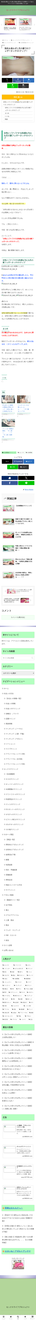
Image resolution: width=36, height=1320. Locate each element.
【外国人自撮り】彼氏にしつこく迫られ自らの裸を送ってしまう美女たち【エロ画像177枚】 (18, 1229)
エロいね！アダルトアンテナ (18, 1251)
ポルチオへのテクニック (15, 824)
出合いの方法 (9, 693)
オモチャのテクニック (14, 814)
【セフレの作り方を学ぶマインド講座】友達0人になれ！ (17, 1099)
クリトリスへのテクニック (15, 794)
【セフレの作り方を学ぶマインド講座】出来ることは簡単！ (17, 1091)
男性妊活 (9, 880)
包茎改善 (9, 865)
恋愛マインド (11, 719)
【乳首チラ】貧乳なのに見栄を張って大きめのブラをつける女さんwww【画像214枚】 (17, 1218)
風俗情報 (9, 724)
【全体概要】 (11, 774)
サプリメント (11, 890)
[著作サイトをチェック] (10, 478)
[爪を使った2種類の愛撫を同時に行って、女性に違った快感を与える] (8, 399)
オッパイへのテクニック (15, 784)
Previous (1, 25)
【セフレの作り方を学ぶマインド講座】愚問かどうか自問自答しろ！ (17, 1059)
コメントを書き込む (18, 617)
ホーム (6, 688)
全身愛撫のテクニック (10, 452)
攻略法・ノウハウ (12, 714)
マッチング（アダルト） (15, 739)
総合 (7, 940)
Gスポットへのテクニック (15, 809)
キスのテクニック (12, 779)
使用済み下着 (11, 854)
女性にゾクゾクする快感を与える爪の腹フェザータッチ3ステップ (18, 103)
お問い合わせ (9, 950)
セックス (21, 452)
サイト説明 (8, 945)
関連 (6, 119)
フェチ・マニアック (13, 930)
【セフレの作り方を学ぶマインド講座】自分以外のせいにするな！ (17, 1067)
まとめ (7, 113)
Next (35, 25)
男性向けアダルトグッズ (15, 844)
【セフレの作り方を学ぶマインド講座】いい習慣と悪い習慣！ (17, 1107)
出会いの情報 (11, 703)
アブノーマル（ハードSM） (16, 764)
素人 (7, 910)
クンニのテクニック (13, 804)
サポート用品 (9, 834)
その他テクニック (12, 829)
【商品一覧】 (11, 839)
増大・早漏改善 (11, 870)
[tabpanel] (10, 24)
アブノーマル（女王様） (15, 759)
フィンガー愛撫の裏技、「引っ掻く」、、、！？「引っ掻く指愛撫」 (8, 433)
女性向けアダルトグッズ (15, 849)
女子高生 (9, 905)
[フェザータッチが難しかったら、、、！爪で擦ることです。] (23, 399)
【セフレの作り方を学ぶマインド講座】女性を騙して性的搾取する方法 (17, 1083)
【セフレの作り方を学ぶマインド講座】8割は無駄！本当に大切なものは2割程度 (18, 1043)
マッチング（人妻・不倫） (15, 734)
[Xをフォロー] (26, 478)
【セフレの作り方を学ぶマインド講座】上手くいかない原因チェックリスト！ (17, 1075)
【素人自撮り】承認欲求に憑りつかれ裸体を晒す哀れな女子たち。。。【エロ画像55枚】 (17, 1240)
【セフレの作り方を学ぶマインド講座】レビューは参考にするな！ (17, 1051)
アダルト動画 (9, 895)
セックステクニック (11, 769)
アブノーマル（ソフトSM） (16, 754)
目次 (15, 97)
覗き (7, 925)
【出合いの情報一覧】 (14, 698)
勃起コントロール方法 (14, 885)
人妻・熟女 (10, 920)
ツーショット (11, 744)
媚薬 (7, 860)
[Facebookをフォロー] (10, 483)
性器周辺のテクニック (14, 799)
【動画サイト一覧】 (13, 900)
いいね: (7, 116)
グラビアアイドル (12, 915)
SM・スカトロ (11, 935)
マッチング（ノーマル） (15, 729)
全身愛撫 (29, 452)
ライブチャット (11, 749)
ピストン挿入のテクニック (15, 819)
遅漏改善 (9, 875)
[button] (23, 86)
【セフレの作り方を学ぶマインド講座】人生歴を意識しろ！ (17, 1035)
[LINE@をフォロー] (26, 483)
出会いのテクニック (13, 708)
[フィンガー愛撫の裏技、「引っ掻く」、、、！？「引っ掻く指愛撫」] (8, 423)
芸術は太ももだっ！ (14, 1208)
